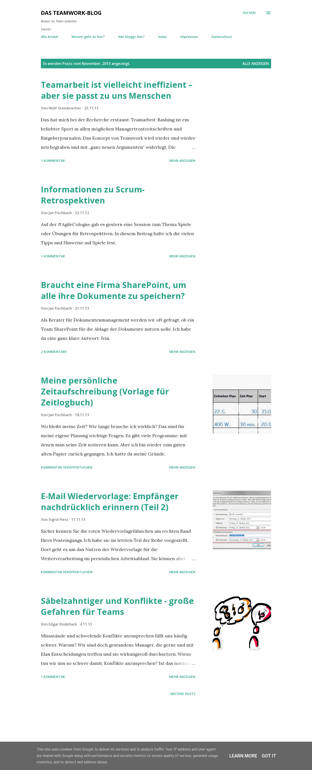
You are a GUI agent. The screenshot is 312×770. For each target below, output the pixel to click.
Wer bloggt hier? (131, 37)
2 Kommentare (54, 351)
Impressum (189, 37)
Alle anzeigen (255, 63)
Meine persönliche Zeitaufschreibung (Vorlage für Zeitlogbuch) (105, 391)
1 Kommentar (53, 160)
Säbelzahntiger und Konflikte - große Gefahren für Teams (117, 606)
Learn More (243, 756)
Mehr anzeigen (182, 160)
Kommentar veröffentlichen (67, 467)
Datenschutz (222, 37)
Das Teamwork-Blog (71, 12)
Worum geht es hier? (88, 37)
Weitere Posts (182, 694)
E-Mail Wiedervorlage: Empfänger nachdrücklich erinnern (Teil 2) (110, 501)
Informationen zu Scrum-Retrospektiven (93, 195)
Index (162, 37)
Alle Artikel (49, 37)
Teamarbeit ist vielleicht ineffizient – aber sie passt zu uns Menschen (116, 90)
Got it (269, 756)
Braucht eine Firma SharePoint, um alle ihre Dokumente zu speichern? (113, 290)
